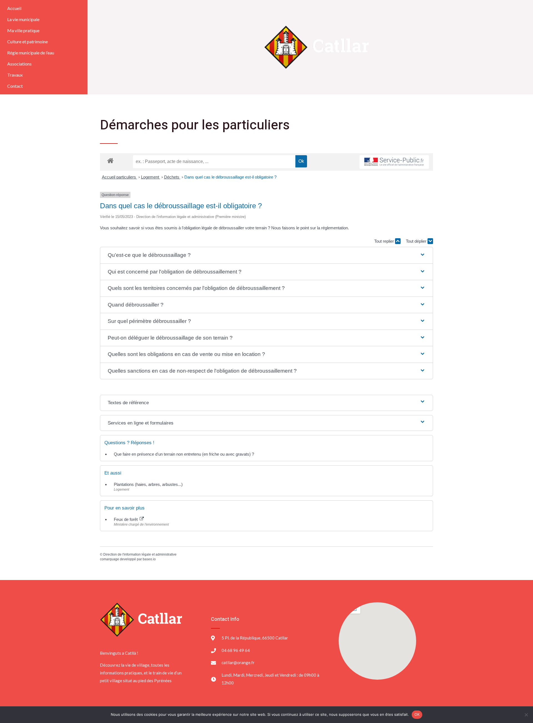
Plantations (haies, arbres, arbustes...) (148, 484)
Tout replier (384, 241)
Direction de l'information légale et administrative (140, 554)
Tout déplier (417, 241)
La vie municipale (23, 19)
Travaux (15, 74)
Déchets (172, 177)
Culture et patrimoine (27, 41)
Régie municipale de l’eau (30, 52)
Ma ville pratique (23, 30)
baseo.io (149, 559)
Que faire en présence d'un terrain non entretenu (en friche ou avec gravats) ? (184, 454)
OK (417, 714)
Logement (150, 177)
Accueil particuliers (119, 177)
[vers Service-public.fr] (394, 162)
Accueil (14, 8)
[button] (266, 255)
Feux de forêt (126, 519)
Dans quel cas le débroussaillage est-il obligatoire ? (230, 177)
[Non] (526, 714)
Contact (15, 86)
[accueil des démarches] (110, 160)
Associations (19, 63)
